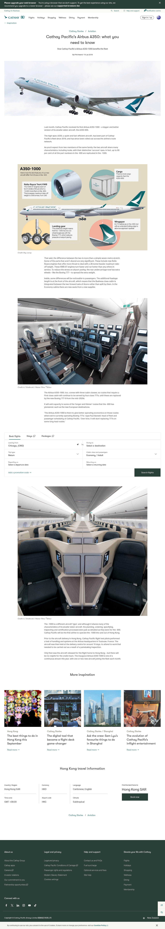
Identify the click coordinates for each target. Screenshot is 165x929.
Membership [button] (93, 18)
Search (116, 11)
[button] (82, 444)
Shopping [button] (52, 18)
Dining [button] (72, 18)
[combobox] (43, 454)
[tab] (14, 436)
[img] (160, 3)
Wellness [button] (62, 18)
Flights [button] (31, 18)
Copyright (8, 918)
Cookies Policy (100, 925)
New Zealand (153, 917)
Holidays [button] (41, 18)
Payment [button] (81, 18)
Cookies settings (51, 879)
